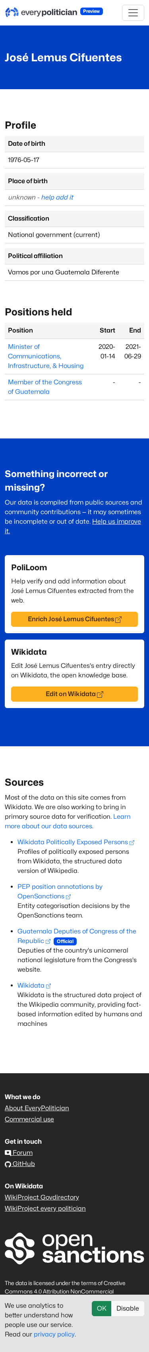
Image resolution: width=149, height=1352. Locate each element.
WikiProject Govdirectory (42, 1197)
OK (101, 1308)
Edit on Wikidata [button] (71, 694)
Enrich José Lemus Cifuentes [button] (71, 619)
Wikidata (31, 985)
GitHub (23, 1164)
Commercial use (29, 1119)
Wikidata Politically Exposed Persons (72, 842)
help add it (57, 197)
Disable (127, 1308)
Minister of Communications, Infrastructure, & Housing (45, 356)
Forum (22, 1152)
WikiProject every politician (45, 1208)
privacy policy (54, 1334)
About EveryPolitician (37, 1108)
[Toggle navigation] (133, 13)
